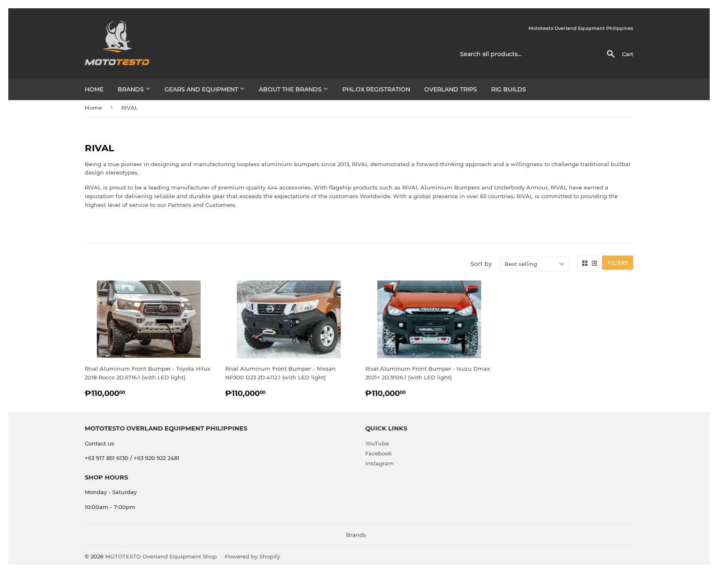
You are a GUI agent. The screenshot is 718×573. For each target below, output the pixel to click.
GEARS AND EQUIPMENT (202, 89)
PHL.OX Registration (376, 89)
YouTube (377, 443)
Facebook (378, 453)
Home (94, 89)
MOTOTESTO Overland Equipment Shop (161, 556)
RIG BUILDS (508, 89)
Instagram (379, 463)
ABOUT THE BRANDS (291, 89)
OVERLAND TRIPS (450, 89)
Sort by (481, 264)
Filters (617, 263)
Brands (131, 89)
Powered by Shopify (252, 556)
